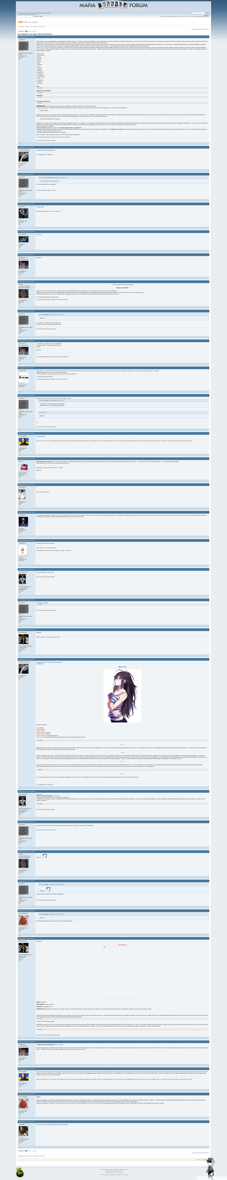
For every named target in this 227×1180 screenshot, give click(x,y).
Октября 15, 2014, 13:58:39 (26, 311)
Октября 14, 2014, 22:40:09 (26, 174)
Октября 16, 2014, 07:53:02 (27, 512)
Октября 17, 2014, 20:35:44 (27, 910)
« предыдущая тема (195, 29)
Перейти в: (198, 1159)
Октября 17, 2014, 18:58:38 (27, 791)
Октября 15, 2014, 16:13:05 (26, 367)
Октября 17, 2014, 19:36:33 (27, 851)
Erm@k (23, 487)
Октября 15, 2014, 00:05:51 (26, 231)
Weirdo (23, 206)
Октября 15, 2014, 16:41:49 (27, 395)
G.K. (22, 461)
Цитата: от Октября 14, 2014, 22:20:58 (53, 177)
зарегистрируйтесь (46, 13)
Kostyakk (23, 436)
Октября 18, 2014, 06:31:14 (27, 1041)
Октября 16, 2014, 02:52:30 (27, 484)
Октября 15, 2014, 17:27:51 (27, 458)
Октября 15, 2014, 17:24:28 (27, 433)
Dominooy (24, 632)
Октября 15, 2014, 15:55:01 (26, 340)
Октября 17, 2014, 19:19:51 (27, 821)
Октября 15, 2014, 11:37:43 (26, 281)
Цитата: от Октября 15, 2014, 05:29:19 (52, 314)
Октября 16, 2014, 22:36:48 (27, 659)
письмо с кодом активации (30, 14)
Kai (22, 284)
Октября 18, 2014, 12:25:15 (27, 1121)
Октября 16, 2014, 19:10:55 (27, 569)
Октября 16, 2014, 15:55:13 (27, 540)
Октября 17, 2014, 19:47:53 (27, 881)
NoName (23, 543)
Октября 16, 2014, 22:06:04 (27, 629)
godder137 (24, 572)
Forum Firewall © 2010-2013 (117, 1170)
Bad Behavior (103, 1174)
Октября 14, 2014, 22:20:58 (26, 147)
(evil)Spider (24, 913)
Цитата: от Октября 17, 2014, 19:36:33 (51, 884)
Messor (23, 257)
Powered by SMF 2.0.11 (105, 1169)
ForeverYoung (25, 150)
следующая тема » (205, 29)
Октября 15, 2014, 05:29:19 (26, 254)
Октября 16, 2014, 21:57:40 (27, 600)
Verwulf (23, 515)
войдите (38, 13)
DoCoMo (23, 370)
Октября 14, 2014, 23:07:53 (26, 204)
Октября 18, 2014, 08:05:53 (27, 1094)
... (31, 31)
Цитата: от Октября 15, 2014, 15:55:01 (52, 400)
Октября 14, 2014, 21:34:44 (26, 36)
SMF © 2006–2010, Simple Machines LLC (119, 1169)
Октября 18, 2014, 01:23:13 (27, 938)
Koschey (23, 234)
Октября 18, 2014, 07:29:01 (27, 1068)
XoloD (22, 1124)
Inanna (23, 39)
